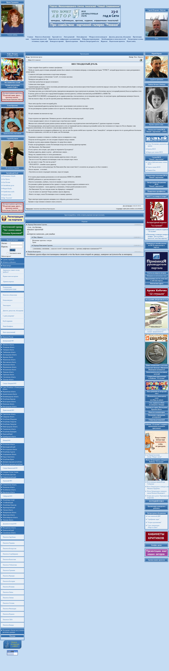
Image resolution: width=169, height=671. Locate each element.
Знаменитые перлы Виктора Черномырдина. (40, 208)
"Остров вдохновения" (154, 522)
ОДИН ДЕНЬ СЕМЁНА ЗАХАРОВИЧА (129, 208)
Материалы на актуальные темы (157, 276)
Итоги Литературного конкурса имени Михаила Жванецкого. (157, 492)
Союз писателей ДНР (153, 516)
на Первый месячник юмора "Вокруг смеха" (154, 456)
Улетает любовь (12, 35)
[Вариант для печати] (141, 61)
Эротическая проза (36, 57)
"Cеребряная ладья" (153, 519)
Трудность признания (156, 79)
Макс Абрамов (136, 57)
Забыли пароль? (6, 256)
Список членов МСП (153, 167)
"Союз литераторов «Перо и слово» (153, 526)
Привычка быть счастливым (12, 133)
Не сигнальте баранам (12, 168)
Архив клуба (7, 195)
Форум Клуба (7, 188)
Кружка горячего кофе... (156, 124)
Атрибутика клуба (8, 192)
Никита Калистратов (34, 252)
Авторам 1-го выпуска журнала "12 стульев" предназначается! (158, 331)
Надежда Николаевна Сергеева (37, 224)
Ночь (156, 38)
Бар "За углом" (7, 198)
